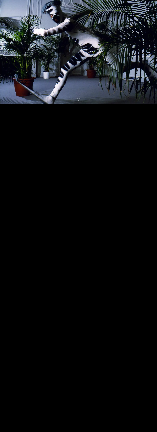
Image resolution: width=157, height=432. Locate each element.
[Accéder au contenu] (78, 99)
